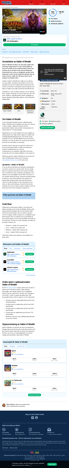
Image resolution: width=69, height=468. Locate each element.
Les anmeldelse (18, 354)
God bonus (17, 248)
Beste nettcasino (31, 275)
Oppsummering (44, 52)
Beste (5, 248)
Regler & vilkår (13, 447)
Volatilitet (12, 346)
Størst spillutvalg (27, 248)
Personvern (5, 447)
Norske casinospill (34, 395)
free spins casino (11, 287)
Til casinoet (34, 44)
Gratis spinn (34, 52)
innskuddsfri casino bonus (10, 160)
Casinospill (7, 7)
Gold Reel (26, 52)
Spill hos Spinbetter (47, 127)
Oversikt (4, 52)
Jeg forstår (52, 464)
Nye (11, 248)
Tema (5, 346)
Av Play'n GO (21, 346)
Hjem (3, 7)
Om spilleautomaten (15, 52)
